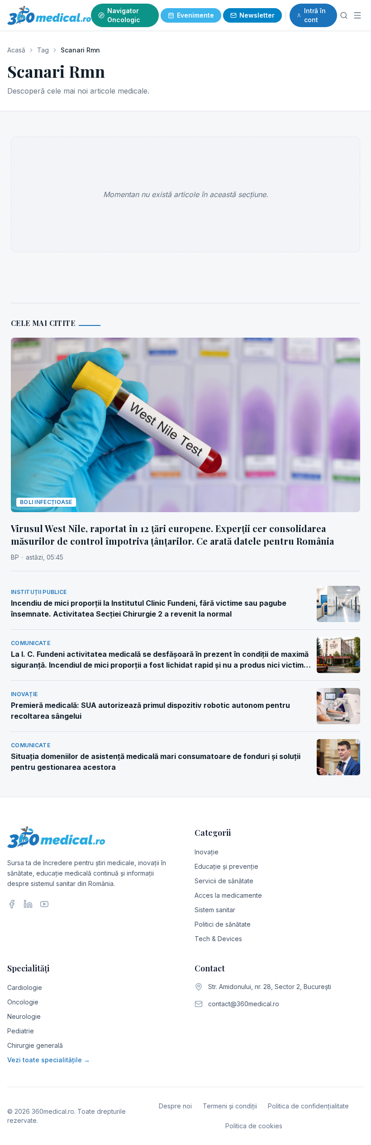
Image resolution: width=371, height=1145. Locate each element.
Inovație (207, 852)
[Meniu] (357, 15)
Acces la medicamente (228, 895)
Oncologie (22, 1002)
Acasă (16, 50)
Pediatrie (20, 1031)
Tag (43, 50)
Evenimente (195, 15)
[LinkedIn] (28, 904)
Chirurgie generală (35, 1045)
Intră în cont (315, 15)
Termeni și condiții (230, 1106)
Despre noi (175, 1106)
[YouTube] (44, 904)
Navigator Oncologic (123, 15)
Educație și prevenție (226, 866)
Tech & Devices (218, 938)
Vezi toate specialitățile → (48, 1060)
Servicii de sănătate (224, 881)
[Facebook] (11, 904)
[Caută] (344, 15)
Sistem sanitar (215, 910)
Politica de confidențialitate (308, 1106)
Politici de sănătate (223, 924)
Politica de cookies (253, 1126)
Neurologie (24, 1016)
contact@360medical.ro (243, 1004)
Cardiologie (24, 987)
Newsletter (257, 15)
